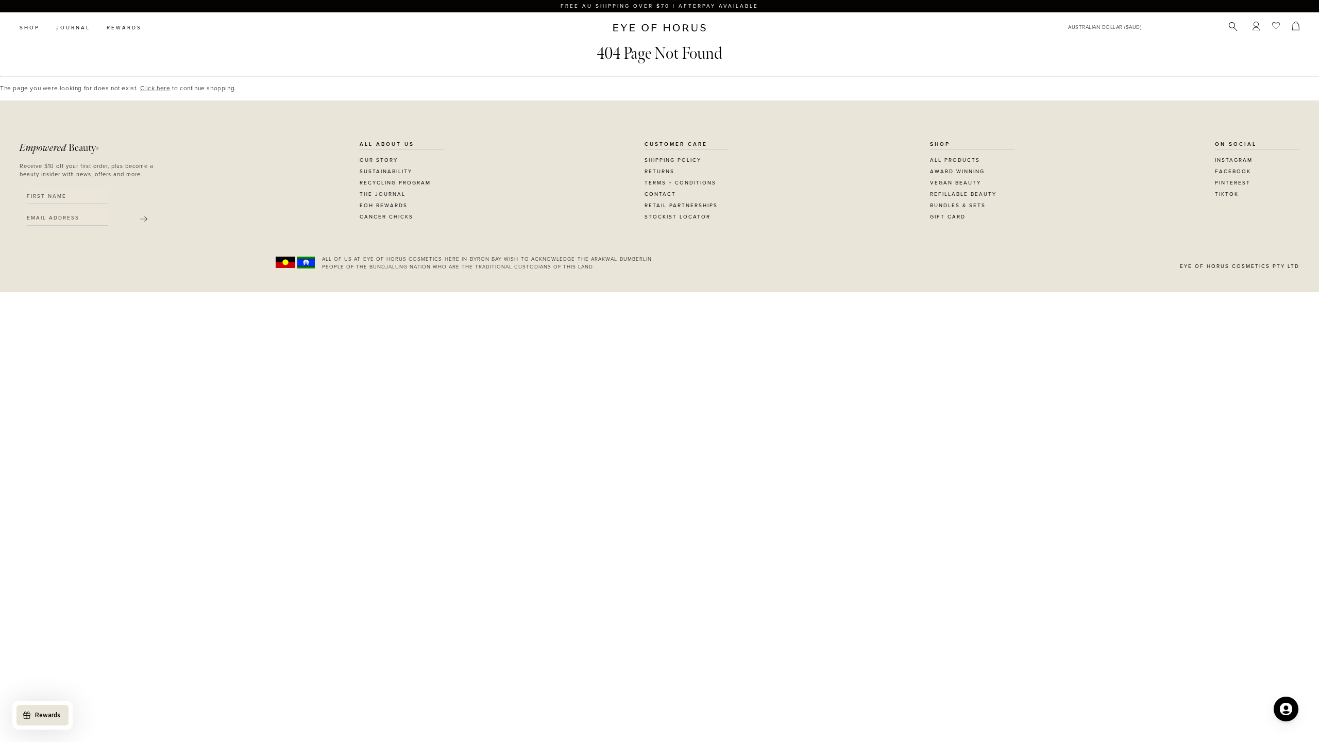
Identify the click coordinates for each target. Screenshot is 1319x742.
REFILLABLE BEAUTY (963, 194)
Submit (143, 219)
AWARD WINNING (957, 171)
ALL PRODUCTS (955, 160)
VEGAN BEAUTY (955, 182)
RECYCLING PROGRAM (395, 182)
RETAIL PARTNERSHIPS (681, 205)
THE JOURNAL (382, 194)
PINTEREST (1232, 182)
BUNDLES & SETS (958, 205)
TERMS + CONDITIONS (680, 182)
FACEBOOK (1233, 171)
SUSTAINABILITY (386, 171)
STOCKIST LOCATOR (678, 217)
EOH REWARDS (384, 205)
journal (73, 27)
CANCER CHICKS (386, 217)
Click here (155, 88)
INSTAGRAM (1234, 160)
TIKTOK (1227, 194)
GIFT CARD (948, 217)
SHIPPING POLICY (673, 160)
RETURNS (659, 171)
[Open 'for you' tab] (1286, 709)
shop (30, 27)
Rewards (124, 27)
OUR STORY (379, 160)
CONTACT (660, 194)
